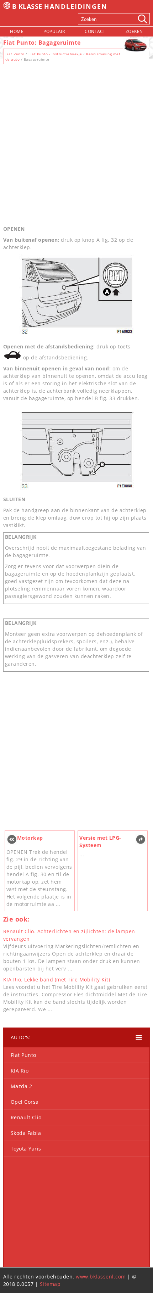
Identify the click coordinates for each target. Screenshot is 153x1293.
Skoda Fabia (26, 1133)
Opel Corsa (25, 1101)
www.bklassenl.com (101, 1276)
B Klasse (60, 6)
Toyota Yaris (26, 1148)
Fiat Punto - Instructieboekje (55, 53)
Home (16, 31)
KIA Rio (20, 1070)
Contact (95, 31)
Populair (54, 31)
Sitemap (50, 1284)
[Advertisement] (76, 143)
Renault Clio (26, 1117)
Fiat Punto (15, 53)
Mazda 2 (21, 1086)
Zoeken (134, 31)
